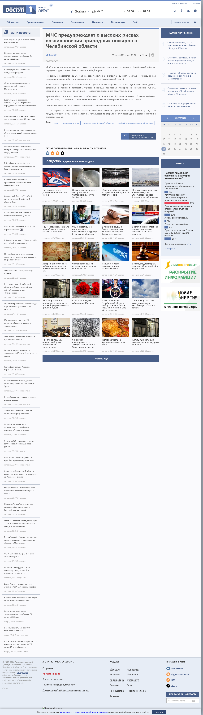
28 (186, 149)
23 (197, 144)
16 (197, 139)
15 (191, 139)
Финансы (97, 22)
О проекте (195, 3)
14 (186, 139)
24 (164, 149)
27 (180, 149)
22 (191, 144)
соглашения (66, 711)
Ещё (135, 22)
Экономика (77, 22)
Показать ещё (101, 358)
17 (164, 144)
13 (180, 139)
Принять (159, 711)
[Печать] (152, 55)
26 (175, 149)
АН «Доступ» (22, 672)
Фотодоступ (118, 22)
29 (191, 149)
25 (169, 149)
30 (197, 149)
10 (164, 139)
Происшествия (35, 22)
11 (169, 139)
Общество (12, 22)
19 (175, 144)
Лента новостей (21, 32)
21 (186, 144)
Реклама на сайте (179, 3)
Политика (57, 22)
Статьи (5, 688)
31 (164, 154)
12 (175, 139)
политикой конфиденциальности (91, 711)
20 (180, 144)
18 (169, 144)
